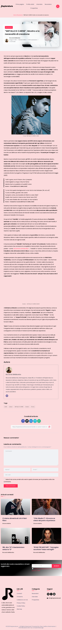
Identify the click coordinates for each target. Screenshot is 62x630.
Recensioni (19, 15)
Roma (32, 406)
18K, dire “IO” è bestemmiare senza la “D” (13, 548)
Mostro (27, 406)
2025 (5, 406)
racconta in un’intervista (21, 249)
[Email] (7, 396)
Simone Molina (6, 523)
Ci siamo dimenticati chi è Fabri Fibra (14, 519)
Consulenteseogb (38, 628)
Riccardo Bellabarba (14, 38)
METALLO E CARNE (19, 406)
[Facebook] (48, 594)
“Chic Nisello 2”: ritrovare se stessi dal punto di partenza (44, 519)
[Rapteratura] (7, 6)
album (11, 406)
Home (14, 15)
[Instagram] (51, 594)
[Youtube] (54, 594)
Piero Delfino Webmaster (47, 626)
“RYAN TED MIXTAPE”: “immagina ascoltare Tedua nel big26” (45, 548)
